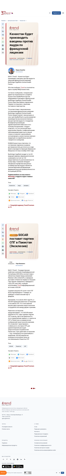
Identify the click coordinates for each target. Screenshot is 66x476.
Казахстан (12, 185)
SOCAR (11, 346)
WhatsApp (11, 176)
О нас (35, 426)
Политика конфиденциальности (42, 445)
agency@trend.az (6, 418)
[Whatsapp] (3, 459)
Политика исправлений (40, 436)
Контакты (37, 431)
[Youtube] (14, 459)
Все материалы (19, 71)
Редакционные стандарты (41, 434)
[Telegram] (17, 459)
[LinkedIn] (21, 459)
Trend (22, 87)
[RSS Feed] (24, 459)
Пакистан (18, 346)
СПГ (25, 346)
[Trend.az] (7, 13)
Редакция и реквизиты (40, 429)
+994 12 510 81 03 (6, 416)
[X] (10, 459)
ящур (19, 185)
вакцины (26, 185)
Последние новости (7, 426)
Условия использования (40, 443)
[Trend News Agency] (6, 404)
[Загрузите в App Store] (7, 466)
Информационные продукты (9, 445)
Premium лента (6, 429)
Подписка (4, 443)
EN (56, 472)
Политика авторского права (41, 447)
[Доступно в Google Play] (18, 466)
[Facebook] (6, 459)
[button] (2, 24)
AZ (59, 472)
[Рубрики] (63, 13)
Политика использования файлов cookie (45, 450)
